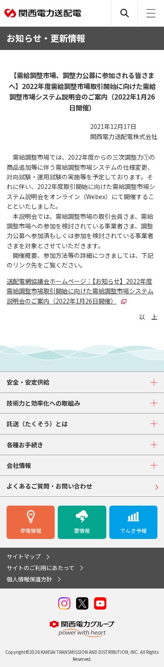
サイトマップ (24, 556)
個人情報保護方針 (29, 579)
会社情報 (19, 465)
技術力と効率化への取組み (43, 403)
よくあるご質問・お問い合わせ (49, 486)
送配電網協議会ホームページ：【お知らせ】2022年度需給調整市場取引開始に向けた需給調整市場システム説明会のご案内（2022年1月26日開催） (80, 291)
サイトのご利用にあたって (40, 568)
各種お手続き (25, 444)
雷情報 (82, 530)
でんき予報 (133, 530)
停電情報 (30, 530)
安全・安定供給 (28, 382)
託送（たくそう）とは (37, 423)
